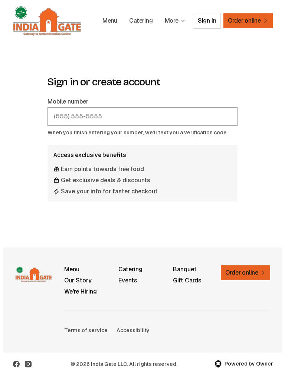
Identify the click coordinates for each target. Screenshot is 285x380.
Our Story (78, 280)
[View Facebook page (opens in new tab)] (16, 364)
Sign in (207, 20)
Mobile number (68, 101)
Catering (141, 20)
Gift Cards (187, 280)
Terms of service (86, 330)
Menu (109, 20)
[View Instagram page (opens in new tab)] (28, 364)
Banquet (185, 269)
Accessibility (133, 330)
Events (127, 280)
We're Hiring (80, 291)
